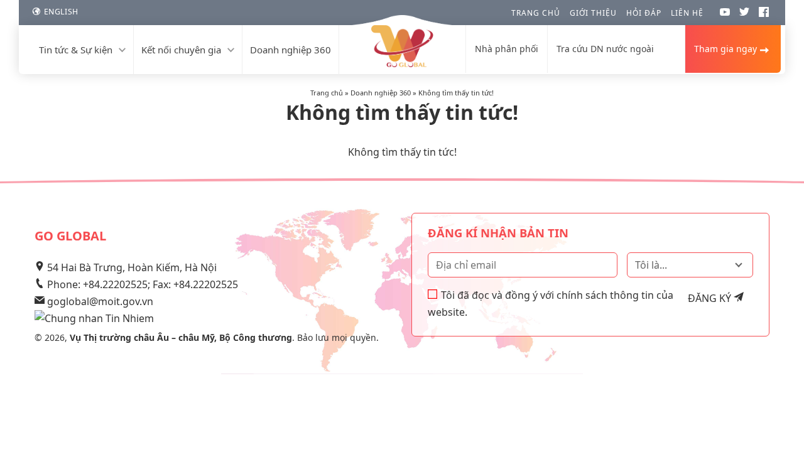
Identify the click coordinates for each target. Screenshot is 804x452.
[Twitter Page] (744, 13)
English (61, 11)
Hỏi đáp (643, 13)
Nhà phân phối (506, 49)
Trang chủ (535, 13)
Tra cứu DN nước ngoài (605, 49)
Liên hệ (687, 13)
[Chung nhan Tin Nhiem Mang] (94, 318)
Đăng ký (711, 298)
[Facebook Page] (763, 13)
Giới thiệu (593, 13)
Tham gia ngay (725, 49)
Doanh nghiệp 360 (290, 49)
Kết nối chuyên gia (181, 49)
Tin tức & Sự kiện (75, 49)
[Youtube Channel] (724, 13)
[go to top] (780, 412)
